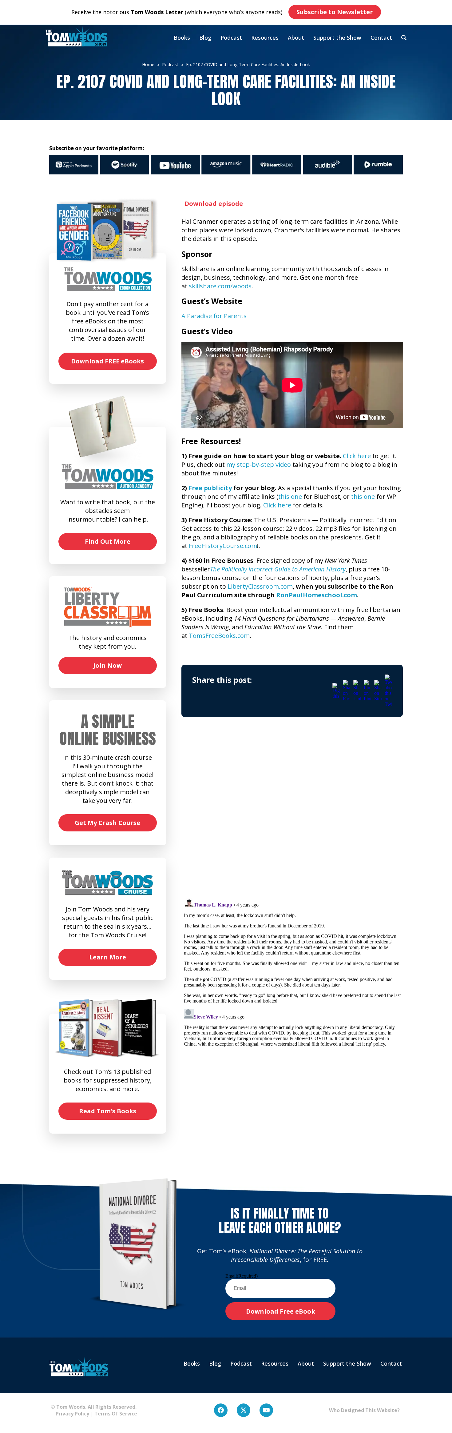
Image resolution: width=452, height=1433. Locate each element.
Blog (205, 37)
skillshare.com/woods (220, 286)
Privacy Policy (70, 1413)
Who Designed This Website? (364, 1410)
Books (182, 37)
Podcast (231, 37)
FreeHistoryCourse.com (223, 546)
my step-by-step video (258, 464)
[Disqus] (292, 812)
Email (241, 1276)
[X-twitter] (243, 1410)
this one (290, 496)
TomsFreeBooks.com (219, 635)
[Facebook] (221, 1410)
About (296, 37)
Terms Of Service (115, 1413)
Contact (381, 37)
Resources (265, 37)
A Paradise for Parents (214, 316)
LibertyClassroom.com (260, 586)
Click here (357, 456)
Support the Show (337, 37)
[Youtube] (266, 1410)
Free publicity (210, 488)
